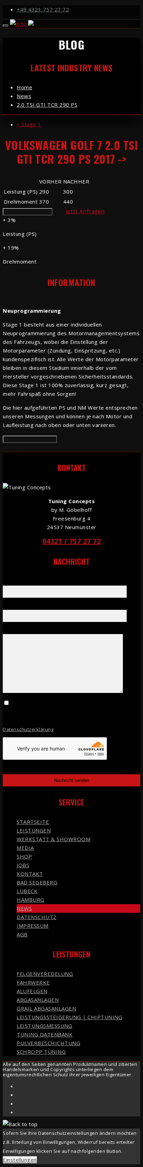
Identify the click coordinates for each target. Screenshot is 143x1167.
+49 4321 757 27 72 (43, 9)
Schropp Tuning (41, 1051)
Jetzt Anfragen (85, 211)
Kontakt (30, 873)
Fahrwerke (33, 982)
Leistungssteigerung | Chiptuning (69, 1017)
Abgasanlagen (38, 999)
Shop (24, 856)
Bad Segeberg (37, 882)
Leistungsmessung (44, 1025)
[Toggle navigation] (5, 26)
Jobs (23, 865)
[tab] (78, 124)
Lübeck (27, 891)
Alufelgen (32, 991)
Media (25, 847)
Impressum (33, 925)
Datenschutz (37, 917)
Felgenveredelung (45, 973)
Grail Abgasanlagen (46, 1008)
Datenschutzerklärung (28, 729)
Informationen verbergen (30, 439)
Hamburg (30, 899)
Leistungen (34, 830)
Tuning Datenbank (45, 1034)
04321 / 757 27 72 (71, 541)
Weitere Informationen (28, 211)
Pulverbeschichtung (48, 1043)
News (24, 908)
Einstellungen (20, 1159)
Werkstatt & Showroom (53, 839)
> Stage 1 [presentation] (29, 124)
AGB (22, 934)
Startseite (33, 821)
